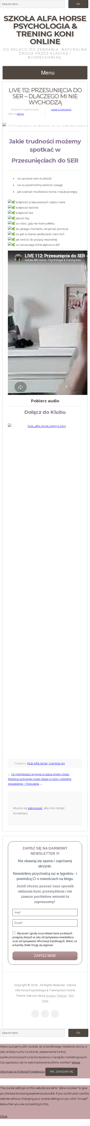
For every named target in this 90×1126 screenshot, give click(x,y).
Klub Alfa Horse (37, 763)
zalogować (35, 808)
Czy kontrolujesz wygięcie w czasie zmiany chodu (40, 774)
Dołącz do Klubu (45, 412)
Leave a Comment (61, 109)
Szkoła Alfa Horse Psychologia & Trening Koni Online (45, 30)
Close (3, 1116)
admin (20, 114)
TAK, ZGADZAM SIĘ (61, 1071)
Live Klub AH (57, 763)
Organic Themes (56, 995)
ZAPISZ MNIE (45, 956)
